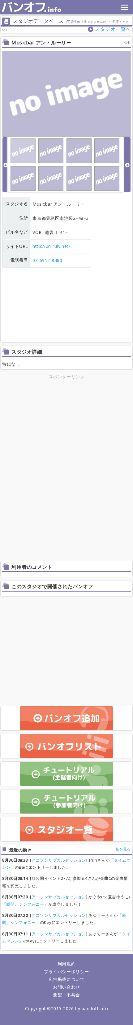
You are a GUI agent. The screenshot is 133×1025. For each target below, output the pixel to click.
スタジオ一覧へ (113, 29)
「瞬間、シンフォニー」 (25, 904)
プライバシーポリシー (66, 971)
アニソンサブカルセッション (59, 860)
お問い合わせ (66, 987)
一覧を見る (121, 849)
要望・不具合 (66, 995)
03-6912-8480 (47, 260)
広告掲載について (66, 979)
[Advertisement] (66, 424)
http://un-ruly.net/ (51, 246)
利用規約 (66, 964)
